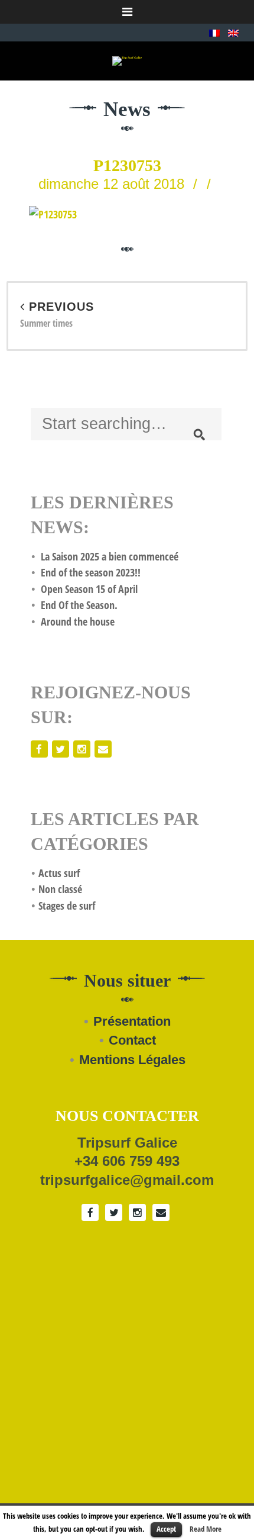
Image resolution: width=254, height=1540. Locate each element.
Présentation (132, 1021)
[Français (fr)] (214, 32)
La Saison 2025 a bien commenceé (109, 556)
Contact (132, 1040)
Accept (166, 1528)
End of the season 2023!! (91, 572)
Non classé (60, 889)
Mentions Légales (132, 1059)
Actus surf (59, 873)
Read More (206, 1528)
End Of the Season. (79, 605)
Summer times (57, 315)
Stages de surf (66, 905)
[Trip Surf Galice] (127, 60)
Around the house (78, 621)
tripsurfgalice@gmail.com (127, 1180)
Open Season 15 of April (89, 589)
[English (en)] (233, 32)
